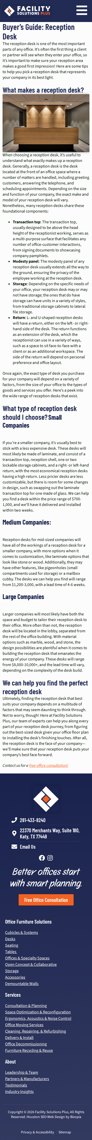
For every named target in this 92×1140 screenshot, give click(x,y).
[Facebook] (42, 858)
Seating (11, 945)
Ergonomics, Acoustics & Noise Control (38, 1018)
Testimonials (16, 1085)
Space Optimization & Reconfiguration (38, 1012)
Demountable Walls (22, 983)
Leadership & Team (21, 1072)
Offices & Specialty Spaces (27, 958)
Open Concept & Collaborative (31, 964)
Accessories (15, 977)
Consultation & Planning (26, 1005)
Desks (10, 939)
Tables (11, 951)
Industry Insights (19, 1091)
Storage (12, 970)
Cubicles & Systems (21, 932)
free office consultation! (48, 765)
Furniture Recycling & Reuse (29, 1050)
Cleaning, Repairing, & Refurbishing (35, 1031)
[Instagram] (50, 858)
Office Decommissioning (26, 1044)
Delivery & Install (19, 1037)
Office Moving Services (24, 1024)
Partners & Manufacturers (27, 1078)
